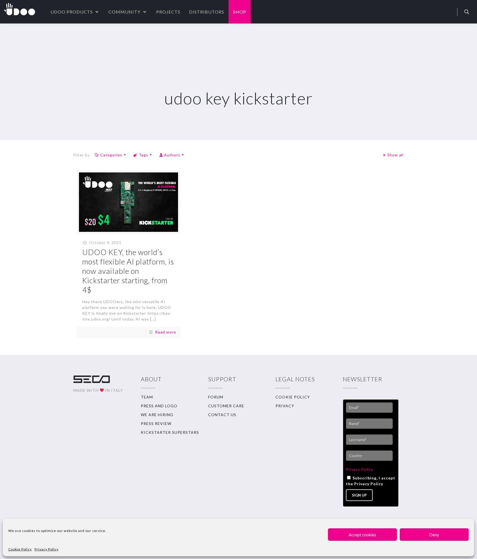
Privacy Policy (47, 549)
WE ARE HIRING (157, 414)
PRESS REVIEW (156, 423)
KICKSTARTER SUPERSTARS (170, 432)
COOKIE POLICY (292, 397)
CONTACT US (222, 414)
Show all (395, 155)
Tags (143, 155)
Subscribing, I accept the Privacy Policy (370, 481)
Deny (434, 534)
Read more (165, 332)
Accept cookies (362, 534)
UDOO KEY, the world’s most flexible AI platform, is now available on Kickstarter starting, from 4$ (128, 271)
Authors (172, 155)
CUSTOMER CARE (226, 405)
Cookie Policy (20, 549)
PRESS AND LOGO (159, 405)
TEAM (147, 397)
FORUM (215, 397)
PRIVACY (284, 405)
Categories (111, 155)
